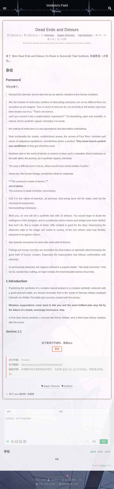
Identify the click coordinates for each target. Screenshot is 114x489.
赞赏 (57, 349)
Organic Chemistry (51, 386)
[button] (4, 8)
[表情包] (16, 441)
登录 (94, 442)
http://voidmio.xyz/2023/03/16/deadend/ (41, 364)
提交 (104, 442)
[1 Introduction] (106, 281)
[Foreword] (106, 79)
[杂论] (106, 70)
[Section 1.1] (106, 331)
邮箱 (61, 412)
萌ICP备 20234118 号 (55, 476)
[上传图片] (20, 441)
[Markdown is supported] (8, 441)
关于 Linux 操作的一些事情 (21, 394)
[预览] (25, 441)
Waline (103, 465)
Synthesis (68, 386)
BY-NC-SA (70, 369)
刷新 (57, 459)
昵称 (9, 412)
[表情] (12, 441)
